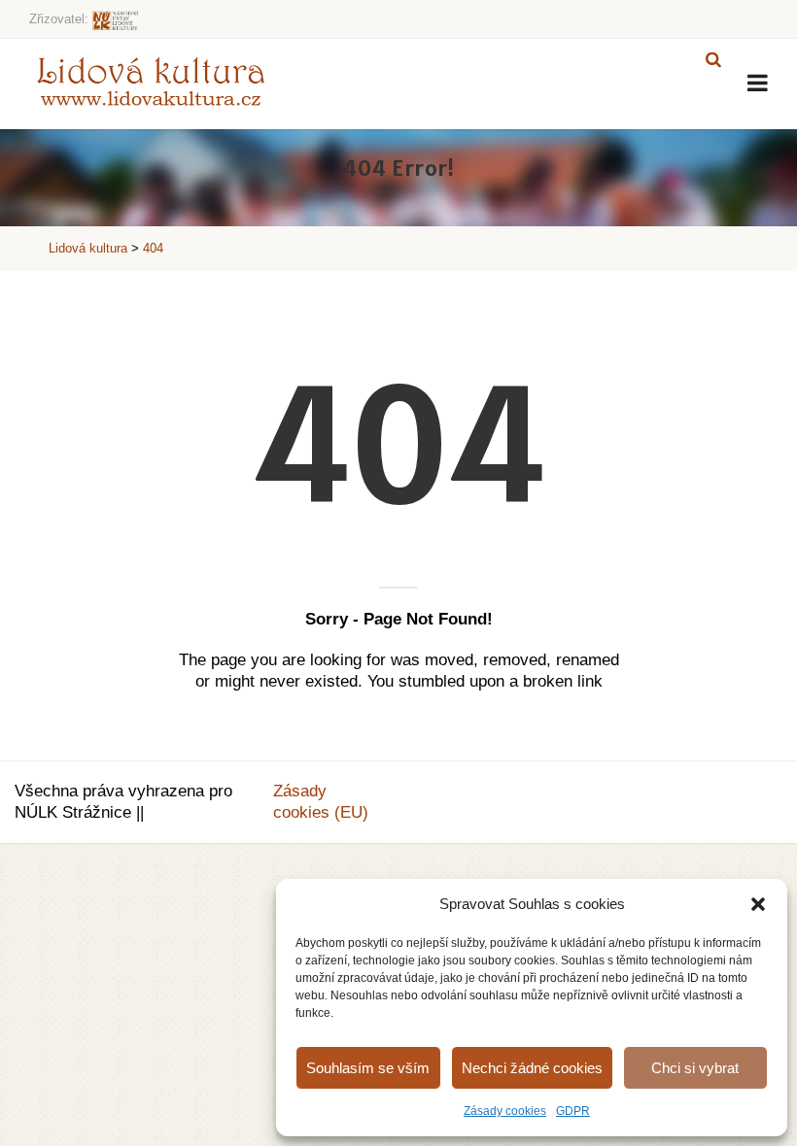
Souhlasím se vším (368, 1068)
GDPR (573, 1111)
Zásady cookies (505, 1111)
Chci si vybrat (695, 1068)
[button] (758, 904)
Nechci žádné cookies (532, 1068)
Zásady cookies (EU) (320, 802)
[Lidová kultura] (150, 81)
